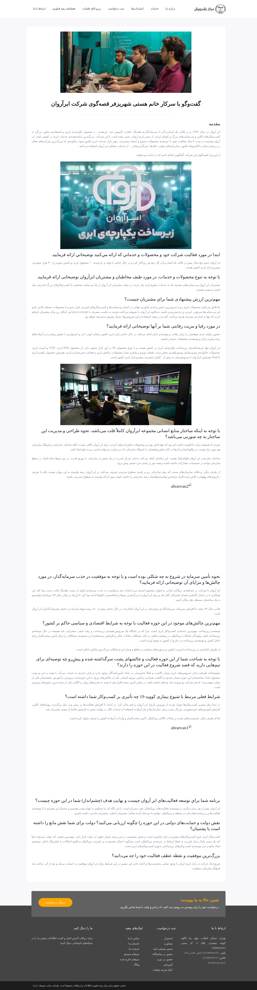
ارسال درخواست (55, 902)
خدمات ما (134, 948)
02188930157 (210, 957)
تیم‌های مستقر (131, 954)
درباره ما (170, 8)
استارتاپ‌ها (137, 8)
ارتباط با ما (39, 8)
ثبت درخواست (116, 8)
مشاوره (168, 943)
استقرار (168, 938)
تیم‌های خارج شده (129, 959)
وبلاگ (136, 964)
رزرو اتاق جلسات (91, 8)
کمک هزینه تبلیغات (162, 969)
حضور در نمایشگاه (162, 954)
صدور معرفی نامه (163, 948)
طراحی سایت (52, 985)
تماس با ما (133, 938)
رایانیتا (36, 985)
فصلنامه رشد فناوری (63, 8)
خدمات (154, 8)
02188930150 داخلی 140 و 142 (201, 952)
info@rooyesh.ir (217, 962)
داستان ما (133, 943)
